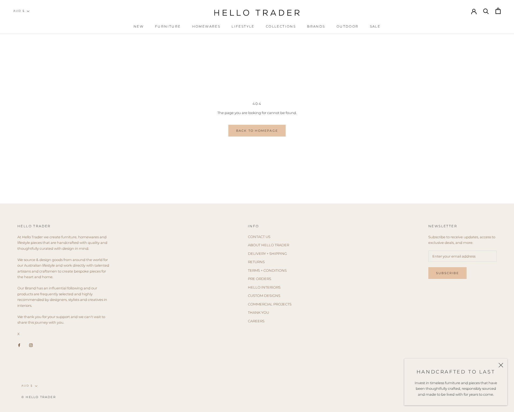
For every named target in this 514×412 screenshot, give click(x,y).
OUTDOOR (348, 26)
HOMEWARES (206, 26)
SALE (375, 26)
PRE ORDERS (259, 279)
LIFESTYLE (243, 26)
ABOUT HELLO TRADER (268, 245)
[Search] (486, 11)
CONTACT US (259, 237)
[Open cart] (498, 11)
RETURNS (256, 262)
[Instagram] (31, 345)
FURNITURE (168, 26)
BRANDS (316, 26)
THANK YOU (258, 312)
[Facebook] (19, 345)
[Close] (500, 365)
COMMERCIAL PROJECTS (270, 304)
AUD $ (19, 11)
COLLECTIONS (281, 26)
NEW (139, 26)
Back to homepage (257, 131)
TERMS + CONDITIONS (267, 270)
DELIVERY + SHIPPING (267, 253)
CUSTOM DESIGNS (264, 295)
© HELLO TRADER (38, 397)
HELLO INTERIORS (264, 287)
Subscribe (447, 273)
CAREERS (256, 321)
